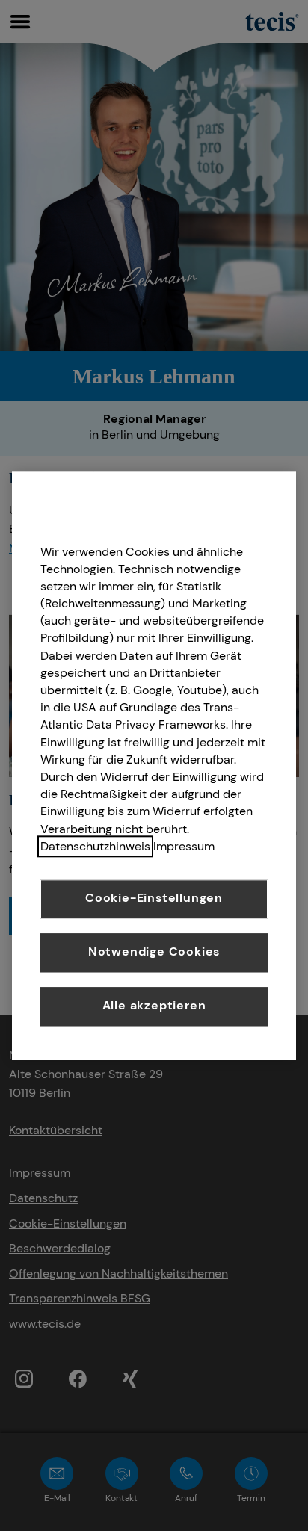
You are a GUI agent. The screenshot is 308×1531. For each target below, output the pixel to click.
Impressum (184, 846)
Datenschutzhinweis (95, 846)
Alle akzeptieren (154, 1006)
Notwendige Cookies (154, 952)
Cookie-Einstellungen (154, 898)
